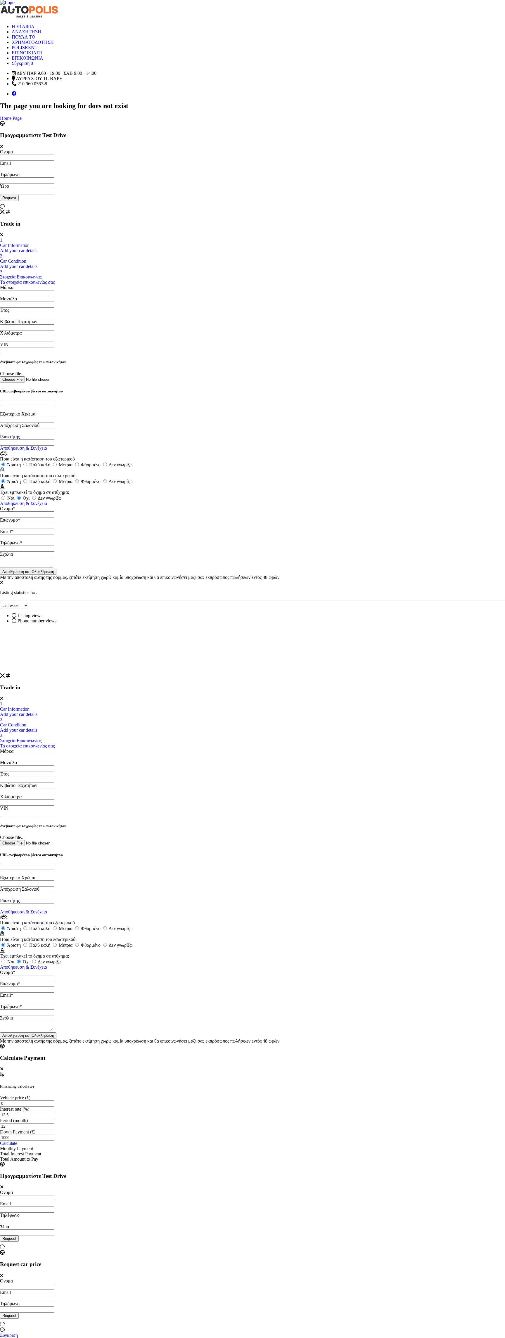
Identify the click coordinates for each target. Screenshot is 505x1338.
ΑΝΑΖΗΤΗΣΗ (26, 31)
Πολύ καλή (39, 464)
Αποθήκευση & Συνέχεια (23, 448)
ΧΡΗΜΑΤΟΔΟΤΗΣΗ (33, 42)
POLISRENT (24, 47)
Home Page (11, 118)
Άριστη (14, 464)
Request (9, 198)
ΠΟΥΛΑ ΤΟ (23, 36)
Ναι (10, 498)
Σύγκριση (9, 1335)
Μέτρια (66, 464)
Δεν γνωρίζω (120, 464)
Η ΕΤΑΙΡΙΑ (23, 26)
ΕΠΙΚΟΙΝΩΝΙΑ (27, 58)
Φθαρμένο (91, 464)
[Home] (7, 2)
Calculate (8, 1143)
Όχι (26, 498)
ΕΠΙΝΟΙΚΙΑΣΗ (27, 52)
